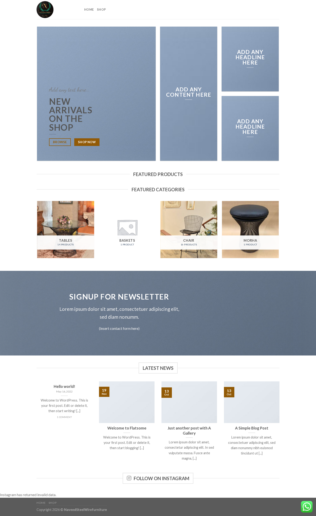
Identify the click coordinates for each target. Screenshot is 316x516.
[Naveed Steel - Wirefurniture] (57, 9)
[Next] (278, 231)
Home (89, 9)
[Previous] (37, 231)
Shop (101, 9)
